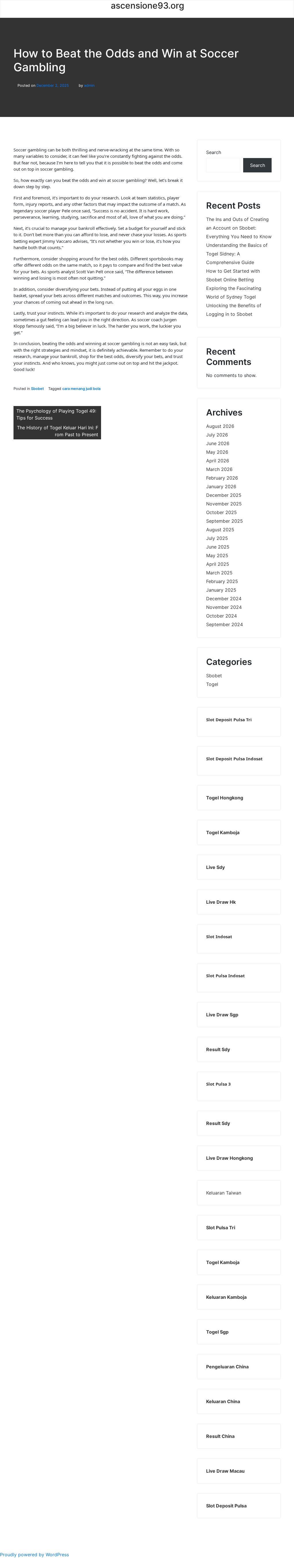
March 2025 (219, 573)
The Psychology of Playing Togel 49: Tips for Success (56, 414)
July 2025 (217, 538)
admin (89, 85)
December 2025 (223, 495)
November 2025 (224, 504)
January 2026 (221, 486)
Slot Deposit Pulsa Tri (229, 719)
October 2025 (221, 512)
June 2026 (217, 443)
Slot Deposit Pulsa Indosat (234, 758)
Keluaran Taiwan (223, 1193)
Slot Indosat (219, 936)
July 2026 (217, 435)
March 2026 (219, 469)
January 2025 (221, 590)
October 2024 (221, 616)
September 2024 (224, 624)
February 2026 (222, 478)
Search (213, 152)
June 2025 (217, 547)
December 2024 (223, 598)
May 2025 (217, 555)
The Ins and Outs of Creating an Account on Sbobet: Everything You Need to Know (239, 227)
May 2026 (217, 452)
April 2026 (217, 460)
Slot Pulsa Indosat (225, 975)
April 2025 (217, 564)
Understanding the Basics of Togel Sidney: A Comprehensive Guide (237, 253)
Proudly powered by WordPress (34, 1554)
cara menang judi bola (81, 388)
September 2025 (224, 521)
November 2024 (224, 607)
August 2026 (220, 426)
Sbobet (37, 388)
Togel (212, 684)
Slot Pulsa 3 (218, 1084)
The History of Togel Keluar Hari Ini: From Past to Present (57, 431)
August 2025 (220, 529)
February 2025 (222, 581)
